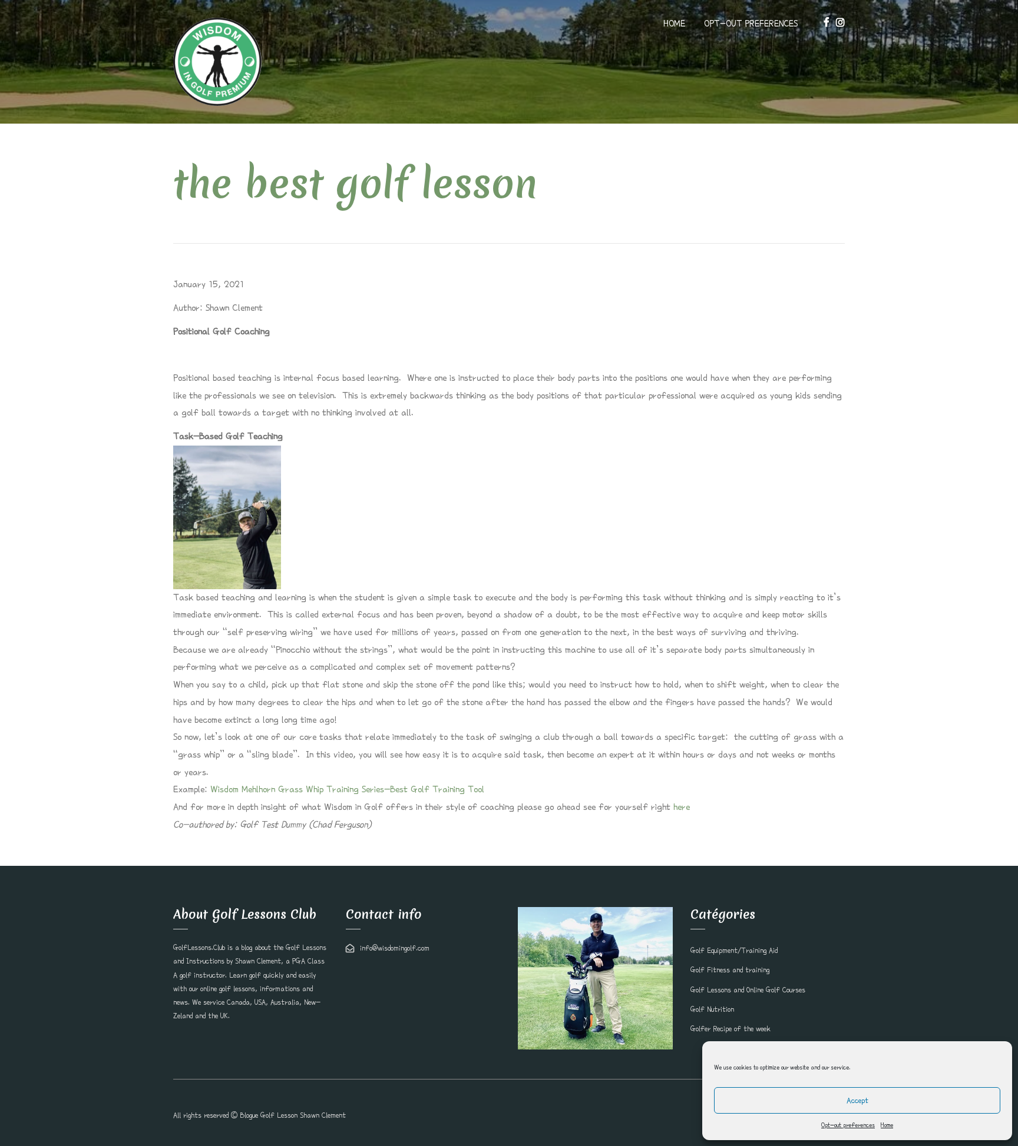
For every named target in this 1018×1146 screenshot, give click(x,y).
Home (887, 1124)
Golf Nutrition (712, 1009)
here (681, 807)
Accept (857, 1100)
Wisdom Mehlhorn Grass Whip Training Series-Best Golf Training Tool (347, 789)
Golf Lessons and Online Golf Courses (747, 990)
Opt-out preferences (848, 1124)
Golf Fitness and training (729, 970)
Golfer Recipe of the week (730, 1029)
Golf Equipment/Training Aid (734, 950)
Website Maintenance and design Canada (783, 1115)
